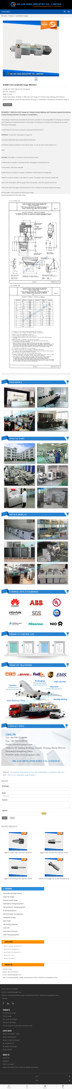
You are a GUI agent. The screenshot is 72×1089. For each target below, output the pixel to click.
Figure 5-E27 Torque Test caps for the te (54, 853)
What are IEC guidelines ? (12, 949)
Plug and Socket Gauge (10, 900)
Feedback (6, 1061)
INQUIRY (8, 105)
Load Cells (6, 928)
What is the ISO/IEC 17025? (11, 1034)
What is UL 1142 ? (9, 955)
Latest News (7, 1030)
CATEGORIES (5, 12)
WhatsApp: (5, 786)
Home (5, 16)
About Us (6, 1054)
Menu (45, 1088)
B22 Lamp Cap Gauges (10, 1019)
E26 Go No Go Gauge (9, 1022)
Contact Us (6, 1058)
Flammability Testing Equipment (13, 904)
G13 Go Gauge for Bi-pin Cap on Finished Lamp (17, 1025)
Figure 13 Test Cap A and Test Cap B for (18, 853)
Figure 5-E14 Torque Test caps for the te (18, 879)
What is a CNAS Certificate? (11, 1040)
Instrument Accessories (10, 931)
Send (4, 818)
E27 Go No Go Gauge (9, 1013)
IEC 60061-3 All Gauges (10, 1046)
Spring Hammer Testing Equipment (14, 907)
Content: (5, 800)
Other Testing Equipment (11, 935)
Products (11, 16)
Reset (12, 818)
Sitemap (4, 998)
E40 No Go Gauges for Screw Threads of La (54, 879)
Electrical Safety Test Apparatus (13, 914)
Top (63, 1088)
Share (9, 1088)
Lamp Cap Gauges (8, 897)
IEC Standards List (8, 1043)
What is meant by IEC (9, 1037)
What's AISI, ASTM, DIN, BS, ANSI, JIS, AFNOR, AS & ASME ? (21, 1067)
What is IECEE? (7, 1049)
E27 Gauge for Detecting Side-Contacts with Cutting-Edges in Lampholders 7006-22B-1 (37, 772)
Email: (4, 793)
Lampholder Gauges (21, 16)
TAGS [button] (36, 1080)
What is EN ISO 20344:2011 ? (13, 952)
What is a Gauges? (8, 1064)
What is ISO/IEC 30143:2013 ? (13, 946)
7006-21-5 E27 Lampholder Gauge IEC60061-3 (21, 775)
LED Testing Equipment (10, 924)
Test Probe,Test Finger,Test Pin (12, 893)
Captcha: (5, 810)
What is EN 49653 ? (10, 958)
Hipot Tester (7, 921)
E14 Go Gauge (7, 1016)
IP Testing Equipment (9, 910)
